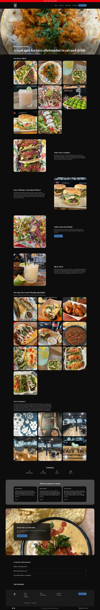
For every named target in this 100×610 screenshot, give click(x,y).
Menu (56, 5)
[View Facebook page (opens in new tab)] (12, 608)
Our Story (61, 5)
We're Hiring (68, 5)
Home (25, 593)
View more (17, 496)
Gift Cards (75, 5)
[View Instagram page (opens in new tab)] (14, 608)
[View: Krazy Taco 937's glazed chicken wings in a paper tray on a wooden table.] (74, 309)
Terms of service (27, 602)
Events (25, 595)
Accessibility (34, 602)
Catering (26, 596)
